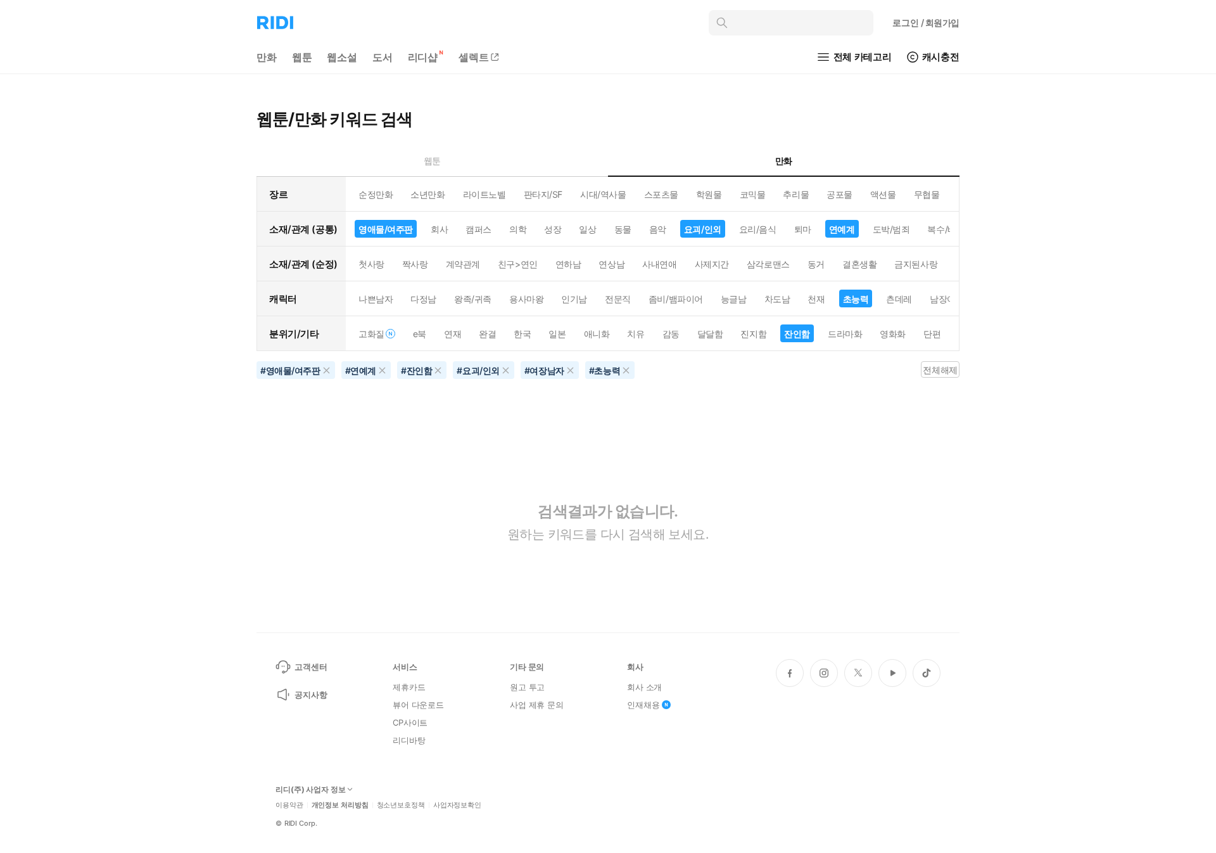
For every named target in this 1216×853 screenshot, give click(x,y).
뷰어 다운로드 (418, 705)
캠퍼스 (478, 229)
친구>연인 (518, 264)
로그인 (926, 22)
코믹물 (753, 194)
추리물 (796, 194)
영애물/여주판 (385, 229)
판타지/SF (543, 194)
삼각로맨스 (768, 264)
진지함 (753, 333)
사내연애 (659, 264)
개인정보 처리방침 (340, 805)
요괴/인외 (702, 229)
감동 (671, 333)
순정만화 (375, 194)
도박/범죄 (891, 229)
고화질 (371, 333)
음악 (657, 229)
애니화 (597, 333)
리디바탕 (409, 740)
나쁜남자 (375, 298)
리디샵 (423, 57)
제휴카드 (409, 687)
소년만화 (427, 194)
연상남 (611, 264)
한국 (522, 333)
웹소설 (342, 57)
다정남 (423, 298)
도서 (382, 57)
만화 (266, 57)
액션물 (883, 194)
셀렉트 (474, 57)
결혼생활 (859, 264)
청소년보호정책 (401, 805)
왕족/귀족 (472, 298)
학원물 (709, 194)
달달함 (710, 333)
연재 (452, 333)
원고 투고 (527, 687)
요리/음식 (757, 229)
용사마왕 (526, 298)
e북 (419, 333)
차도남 (777, 298)
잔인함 (797, 333)
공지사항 (310, 694)
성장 (552, 229)
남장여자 (947, 298)
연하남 (568, 264)
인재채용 (643, 705)
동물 (622, 229)
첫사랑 (371, 264)
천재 (816, 298)
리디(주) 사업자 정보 (311, 789)
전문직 (618, 298)
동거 (816, 264)
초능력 (856, 298)
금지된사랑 (915, 264)
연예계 (842, 229)
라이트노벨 (484, 194)
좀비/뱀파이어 (676, 298)
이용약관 (289, 805)
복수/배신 (946, 229)
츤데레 (899, 298)
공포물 (839, 194)
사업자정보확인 (457, 805)
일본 (557, 333)
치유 (635, 333)
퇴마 (802, 229)
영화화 (893, 333)
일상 (587, 229)
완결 (487, 333)
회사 (439, 229)
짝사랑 (415, 264)
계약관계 (463, 264)
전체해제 (940, 369)
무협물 (927, 194)
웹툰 (302, 57)
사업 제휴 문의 (537, 705)
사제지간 (712, 264)
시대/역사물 (603, 194)
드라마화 (845, 333)
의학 (517, 229)
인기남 (574, 298)
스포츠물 (661, 194)
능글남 (734, 298)
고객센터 (310, 667)
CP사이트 (410, 722)
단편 (931, 333)
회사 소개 (644, 687)
